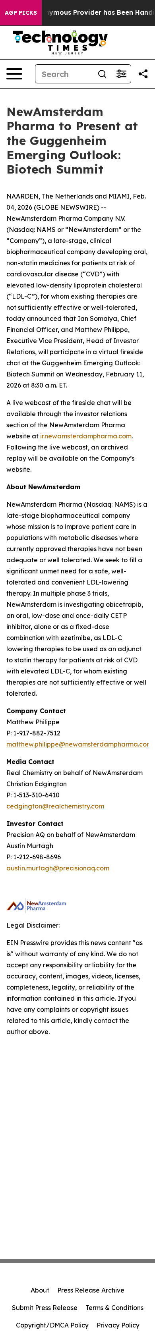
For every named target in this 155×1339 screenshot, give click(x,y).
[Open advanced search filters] (121, 74)
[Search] (102, 74)
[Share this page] (143, 74)
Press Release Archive (90, 1290)
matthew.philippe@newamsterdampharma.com (79, 744)
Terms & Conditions (114, 1308)
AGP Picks (21, 12)
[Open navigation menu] (14, 74)
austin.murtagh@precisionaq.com (57, 868)
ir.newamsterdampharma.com (86, 436)
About (40, 1290)
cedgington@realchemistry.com (55, 806)
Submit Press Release (45, 1308)
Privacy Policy (118, 1325)
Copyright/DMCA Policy (52, 1325)
